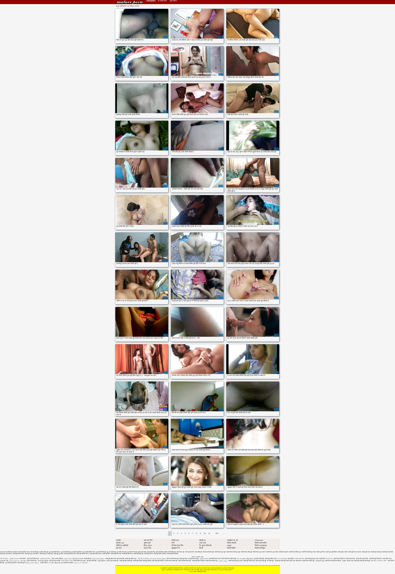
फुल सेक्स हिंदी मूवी (65, 552)
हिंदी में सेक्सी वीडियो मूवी (184, 560)
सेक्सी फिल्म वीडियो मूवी (308, 560)
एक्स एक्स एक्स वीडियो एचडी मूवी (8, 552)
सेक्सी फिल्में (322, 558)
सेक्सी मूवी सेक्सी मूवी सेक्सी (282, 560)
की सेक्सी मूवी (270, 560)
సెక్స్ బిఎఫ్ (57, 562)
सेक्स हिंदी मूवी (198, 552)
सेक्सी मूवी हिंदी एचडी (116, 553)
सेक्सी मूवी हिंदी (106, 553)
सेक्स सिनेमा (23, 558)
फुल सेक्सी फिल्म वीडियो (67, 562)
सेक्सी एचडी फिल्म (350, 558)
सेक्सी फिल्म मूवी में (283, 552)
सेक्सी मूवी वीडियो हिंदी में (82, 553)
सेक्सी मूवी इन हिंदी (342, 552)
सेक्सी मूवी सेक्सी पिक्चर (95, 553)
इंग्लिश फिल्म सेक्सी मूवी (171, 560)
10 (205, 533)
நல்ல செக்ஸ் (68, 558)
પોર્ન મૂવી (51, 562)
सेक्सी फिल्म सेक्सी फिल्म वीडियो (333, 560)
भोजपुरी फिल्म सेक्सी (193, 558)
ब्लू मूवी (344, 560)
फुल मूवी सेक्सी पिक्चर (54, 552)
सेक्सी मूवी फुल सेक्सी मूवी (46, 553)
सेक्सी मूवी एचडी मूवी (376, 552)
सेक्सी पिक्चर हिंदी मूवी (246, 552)
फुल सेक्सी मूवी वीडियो (11, 562)
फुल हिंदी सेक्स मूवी (121, 552)
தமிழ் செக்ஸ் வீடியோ (98, 558)
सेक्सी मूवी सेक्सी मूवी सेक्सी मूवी (362, 560)
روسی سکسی (223, 560)
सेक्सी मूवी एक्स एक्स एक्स (354, 552)
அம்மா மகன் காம (14, 560)
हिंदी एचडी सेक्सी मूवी (261, 560)
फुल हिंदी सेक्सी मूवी (132, 552)
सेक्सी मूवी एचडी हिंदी (387, 552)
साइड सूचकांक (151, 1)
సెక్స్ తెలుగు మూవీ (77, 558)
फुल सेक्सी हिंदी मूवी (101, 552)
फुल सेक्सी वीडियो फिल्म (89, 552)
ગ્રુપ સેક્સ (152, 558)
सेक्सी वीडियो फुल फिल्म (79, 560)
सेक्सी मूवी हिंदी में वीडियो (160, 553)
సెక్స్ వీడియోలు (102, 560)
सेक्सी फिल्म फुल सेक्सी (272, 552)
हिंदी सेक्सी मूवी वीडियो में (158, 560)
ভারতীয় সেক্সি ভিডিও (299, 558)
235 (217, 533)
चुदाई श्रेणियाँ (173, 1)
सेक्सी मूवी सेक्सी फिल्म (249, 560)
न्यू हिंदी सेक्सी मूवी (43, 552)
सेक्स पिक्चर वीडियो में (339, 558)
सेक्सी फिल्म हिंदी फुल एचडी (309, 552)
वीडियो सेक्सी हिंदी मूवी (170, 552)
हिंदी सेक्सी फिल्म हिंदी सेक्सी (229, 558)
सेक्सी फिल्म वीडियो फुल (295, 552)
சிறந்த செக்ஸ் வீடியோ (32, 562)
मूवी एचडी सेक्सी (142, 552)
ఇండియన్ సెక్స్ (4, 560)
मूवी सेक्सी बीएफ (151, 552)
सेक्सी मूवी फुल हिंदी (58, 553)
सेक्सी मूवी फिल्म (183, 558)
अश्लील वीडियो (44, 562)
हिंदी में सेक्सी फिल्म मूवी (172, 558)
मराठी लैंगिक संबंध (386, 558)
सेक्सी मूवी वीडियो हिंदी (69, 553)
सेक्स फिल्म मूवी (180, 552)
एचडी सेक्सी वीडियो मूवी (33, 558)
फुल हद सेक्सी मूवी (111, 552)
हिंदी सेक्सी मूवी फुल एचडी (311, 558)
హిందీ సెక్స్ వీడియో (43, 560)
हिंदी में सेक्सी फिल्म (32, 560)
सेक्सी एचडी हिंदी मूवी (208, 552)
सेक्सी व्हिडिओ (87, 558)
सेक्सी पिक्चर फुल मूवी (220, 552)
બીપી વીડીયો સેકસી (67, 560)
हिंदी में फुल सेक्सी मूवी (113, 560)
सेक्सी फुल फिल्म (321, 552)
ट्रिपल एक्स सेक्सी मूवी (32, 552)
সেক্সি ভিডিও (373, 560)
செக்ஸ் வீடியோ (161, 558)
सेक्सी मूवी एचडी (366, 552)
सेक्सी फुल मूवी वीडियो (331, 552)
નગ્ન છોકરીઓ (282, 558)
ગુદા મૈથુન (23, 560)
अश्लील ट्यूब (350, 560)
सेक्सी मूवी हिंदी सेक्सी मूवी (125, 560)
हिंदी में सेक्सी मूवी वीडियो (129, 2)
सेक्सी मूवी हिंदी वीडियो (172, 553)
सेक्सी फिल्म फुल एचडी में (259, 552)
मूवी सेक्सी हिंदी (159, 552)
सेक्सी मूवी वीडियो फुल (131, 558)
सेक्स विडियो (291, 558)
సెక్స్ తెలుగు (249, 558)
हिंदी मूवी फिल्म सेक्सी (55, 560)
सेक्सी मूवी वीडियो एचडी (271, 558)
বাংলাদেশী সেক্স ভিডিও (45, 558)
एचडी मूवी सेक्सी (22, 552)
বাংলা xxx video (241, 558)
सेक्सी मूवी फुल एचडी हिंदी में (32, 553)
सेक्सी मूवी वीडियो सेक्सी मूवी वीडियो (142, 560)
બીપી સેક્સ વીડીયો (143, 558)
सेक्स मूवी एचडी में (189, 552)
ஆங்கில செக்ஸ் (14, 558)
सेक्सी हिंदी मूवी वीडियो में (375, 558)
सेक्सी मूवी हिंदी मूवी (138, 553)
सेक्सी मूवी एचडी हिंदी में (6, 553)
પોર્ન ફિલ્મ (85, 562)
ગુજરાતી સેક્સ (204, 558)
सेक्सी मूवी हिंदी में (148, 553)
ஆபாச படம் (77, 562)
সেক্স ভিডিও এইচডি (382, 560)
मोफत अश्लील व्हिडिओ (57, 558)
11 (209, 533)
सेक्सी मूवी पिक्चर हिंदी (18, 553)
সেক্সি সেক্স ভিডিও (4, 558)
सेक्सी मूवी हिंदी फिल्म (127, 553)
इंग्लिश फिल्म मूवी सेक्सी (362, 558)
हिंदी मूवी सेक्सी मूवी (92, 560)
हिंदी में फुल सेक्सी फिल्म (296, 560)
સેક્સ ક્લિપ (329, 558)
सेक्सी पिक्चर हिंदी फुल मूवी (233, 552)
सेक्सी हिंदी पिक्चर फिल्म (215, 558)
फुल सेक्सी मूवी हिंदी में (76, 552)
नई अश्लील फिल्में (162, 1)
